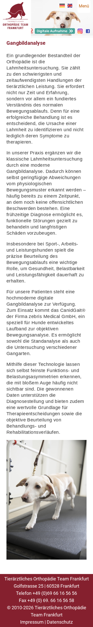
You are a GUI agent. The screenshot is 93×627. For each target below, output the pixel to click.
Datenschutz (60, 622)
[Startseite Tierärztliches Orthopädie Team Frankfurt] (15, 35)
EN (69, 5)
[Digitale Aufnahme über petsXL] (51, 32)
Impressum (32, 622)
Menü (84, 6)
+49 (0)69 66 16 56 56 (55, 593)
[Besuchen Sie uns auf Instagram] (80, 32)
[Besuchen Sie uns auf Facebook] (87, 32)
